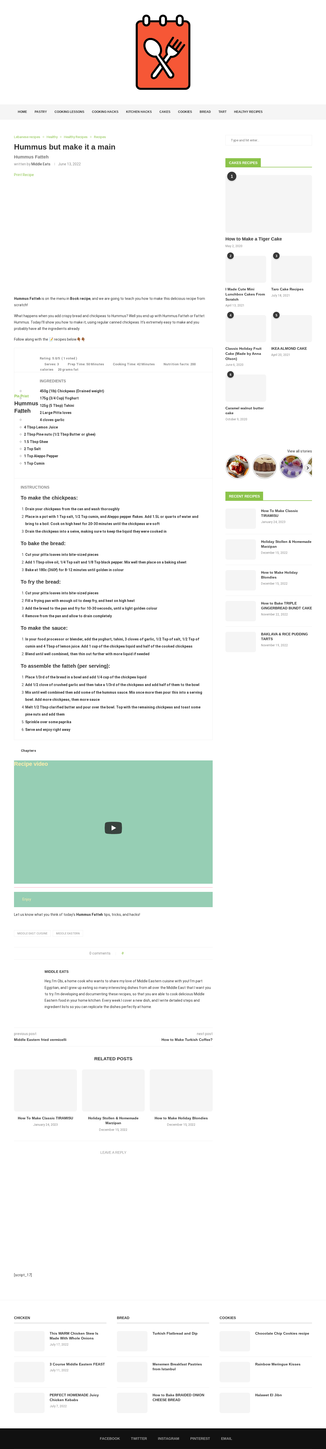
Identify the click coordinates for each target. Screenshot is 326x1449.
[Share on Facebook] (129, 953)
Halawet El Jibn (268, 1395)
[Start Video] (113, 828)
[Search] (309, 112)
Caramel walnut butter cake (244, 410)
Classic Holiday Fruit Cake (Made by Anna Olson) (243, 353)
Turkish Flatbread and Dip (175, 1333)
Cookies (185, 112)
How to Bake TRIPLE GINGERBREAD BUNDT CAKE (286, 605)
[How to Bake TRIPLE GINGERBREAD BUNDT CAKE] (240, 611)
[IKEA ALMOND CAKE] (291, 328)
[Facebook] (292, 112)
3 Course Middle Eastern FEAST (77, 1364)
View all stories (299, 451)
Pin (17, 396)
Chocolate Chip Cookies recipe (282, 1333)
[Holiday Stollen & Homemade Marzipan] (113, 1090)
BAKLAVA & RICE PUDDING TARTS (284, 636)
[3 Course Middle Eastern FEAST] (29, 1372)
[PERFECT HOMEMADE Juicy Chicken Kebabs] (29, 1403)
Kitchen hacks (139, 112)
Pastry (41, 112)
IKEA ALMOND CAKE (289, 348)
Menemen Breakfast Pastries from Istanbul (177, 1366)
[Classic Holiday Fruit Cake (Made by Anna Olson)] (245, 328)
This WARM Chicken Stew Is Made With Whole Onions (74, 1335)
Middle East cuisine (32, 933)
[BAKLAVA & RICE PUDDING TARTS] (240, 642)
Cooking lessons (69, 112)
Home (22, 112)
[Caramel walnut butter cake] (245, 388)
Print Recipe (24, 175)
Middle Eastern (68, 933)
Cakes (164, 112)
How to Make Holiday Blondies (181, 1118)
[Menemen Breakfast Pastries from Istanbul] (132, 1372)
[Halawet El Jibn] (235, 1403)
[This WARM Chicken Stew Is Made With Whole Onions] (29, 1341)
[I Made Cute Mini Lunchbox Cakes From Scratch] (245, 269)
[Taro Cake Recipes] (291, 269)
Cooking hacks (105, 112)
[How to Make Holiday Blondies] (181, 1090)
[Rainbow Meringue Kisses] (235, 1372)
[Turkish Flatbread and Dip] (132, 1341)
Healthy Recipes (248, 112)
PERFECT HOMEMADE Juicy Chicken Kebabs (74, 1397)
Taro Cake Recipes (287, 289)
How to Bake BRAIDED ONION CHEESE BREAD (178, 1397)
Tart (222, 112)
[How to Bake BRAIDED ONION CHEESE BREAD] (132, 1403)
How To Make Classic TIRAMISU (45, 1118)
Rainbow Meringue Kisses (278, 1364)
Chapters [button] (28, 751)
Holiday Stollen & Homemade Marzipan (286, 544)
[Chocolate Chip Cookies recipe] (235, 1341)
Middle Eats (40, 164)
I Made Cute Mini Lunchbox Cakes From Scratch (245, 294)
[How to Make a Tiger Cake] (268, 204)
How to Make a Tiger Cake (253, 239)
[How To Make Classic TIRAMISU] (45, 1090)
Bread (205, 112)
